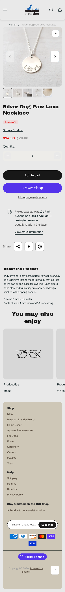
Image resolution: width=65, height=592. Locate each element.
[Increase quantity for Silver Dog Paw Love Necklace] (57, 155)
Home (12, 24)
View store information (29, 231)
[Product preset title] (28, 354)
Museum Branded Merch (21, 419)
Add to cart (32, 175)
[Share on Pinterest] (39, 246)
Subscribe (47, 524)
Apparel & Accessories (20, 430)
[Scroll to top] (55, 570)
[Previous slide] (10, 56)
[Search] (51, 10)
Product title (11, 384)
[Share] (18, 246)
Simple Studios (13, 130)
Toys (9, 463)
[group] (7, 93)
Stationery (13, 446)
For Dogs (12, 436)
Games (11, 452)
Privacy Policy (15, 494)
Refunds (12, 489)
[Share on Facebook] (29, 246)
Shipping (12, 478)
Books (10, 441)
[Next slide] (55, 56)
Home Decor (14, 425)
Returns (11, 483)
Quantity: (9, 146)
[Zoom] (55, 33)
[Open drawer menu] (5, 10)
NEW (10, 414)
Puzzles (11, 457)
